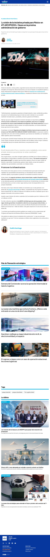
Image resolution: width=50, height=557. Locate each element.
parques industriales (14, 189)
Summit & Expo (12, 538)
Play (10, 539)
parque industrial (6, 392)
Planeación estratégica (9, 18)
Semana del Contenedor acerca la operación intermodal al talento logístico (25, 5)
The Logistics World (29, 392)
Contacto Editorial (7, 547)
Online (10, 536)
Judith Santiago (9, 40)
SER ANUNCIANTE (6, 549)
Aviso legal (28, 551)
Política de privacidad (30, 547)
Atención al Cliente (6, 551)
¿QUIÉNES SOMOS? (29, 549)
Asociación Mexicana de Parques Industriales (29, 179)
